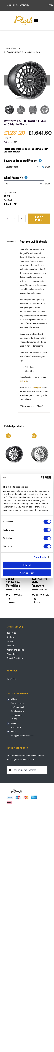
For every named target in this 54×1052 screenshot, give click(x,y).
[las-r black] (27, 80)
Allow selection (27, 573)
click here (23, 381)
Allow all (27, 565)
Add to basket (39, 218)
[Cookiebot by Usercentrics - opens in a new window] (39, 477)
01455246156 (23, 5)
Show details (40, 557)
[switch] (47, 530)
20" (15, 142)
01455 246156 (16, 727)
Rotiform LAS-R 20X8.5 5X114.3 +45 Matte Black (13, 578)
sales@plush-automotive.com (22, 735)
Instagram (37, 387)
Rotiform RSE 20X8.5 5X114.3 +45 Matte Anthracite (39, 578)
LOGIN (50, 5)
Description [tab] (11, 241)
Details (19, 595)
